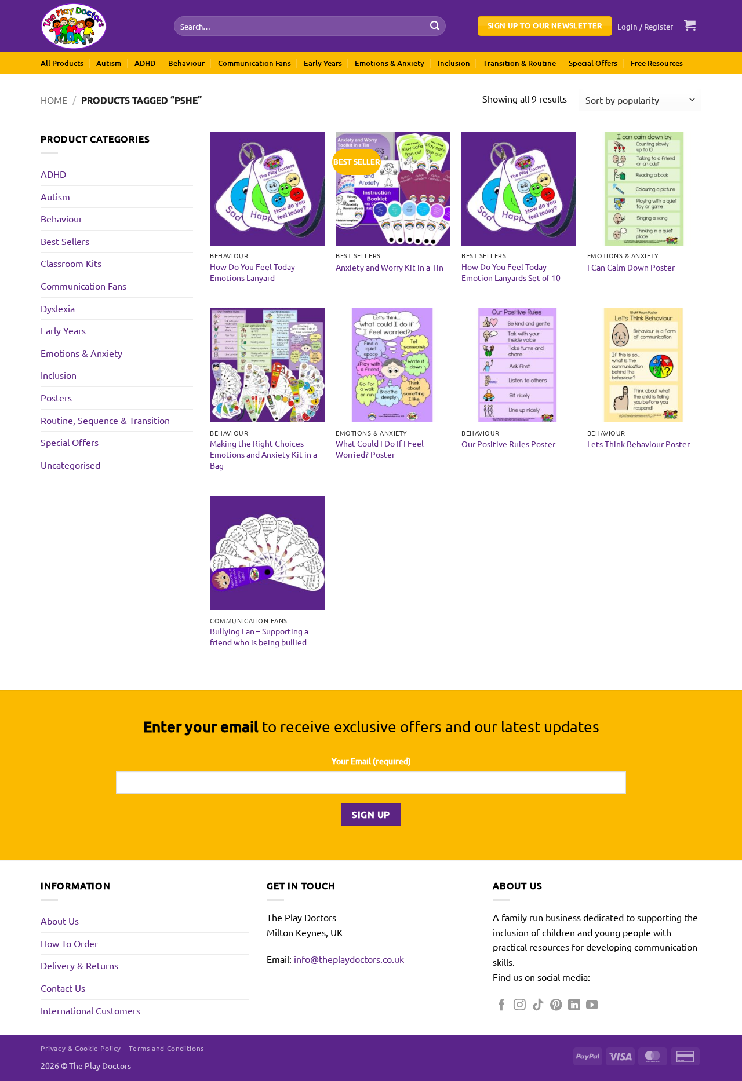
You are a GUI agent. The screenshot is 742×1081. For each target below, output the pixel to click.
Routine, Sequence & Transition (105, 420)
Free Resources (657, 63)
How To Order (69, 943)
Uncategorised (70, 464)
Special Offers (593, 63)
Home (54, 99)
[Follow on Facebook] (502, 1005)
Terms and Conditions (166, 1048)
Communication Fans (254, 63)
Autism (108, 63)
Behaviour (186, 63)
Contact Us (63, 988)
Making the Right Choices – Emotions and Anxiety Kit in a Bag (263, 454)
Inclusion (454, 63)
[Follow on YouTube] (592, 1005)
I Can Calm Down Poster (631, 267)
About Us (60, 920)
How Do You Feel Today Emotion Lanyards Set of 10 (511, 272)
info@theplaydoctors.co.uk (349, 959)
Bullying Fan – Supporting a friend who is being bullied (259, 636)
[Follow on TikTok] (538, 1005)
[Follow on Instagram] (520, 1005)
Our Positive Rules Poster (508, 444)
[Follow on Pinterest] (556, 1005)
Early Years (323, 63)
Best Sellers (65, 241)
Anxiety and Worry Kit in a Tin (389, 267)
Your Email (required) (371, 760)
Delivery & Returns (79, 965)
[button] (645, 26)
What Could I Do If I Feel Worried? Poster (380, 448)
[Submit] (435, 26)
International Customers (90, 1010)
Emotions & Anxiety (389, 63)
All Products (62, 63)
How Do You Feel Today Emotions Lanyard (252, 272)
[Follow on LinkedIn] (574, 1005)
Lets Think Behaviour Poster (638, 444)
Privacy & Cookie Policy (81, 1048)
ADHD (144, 63)
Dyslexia (58, 308)
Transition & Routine (519, 63)
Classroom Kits (71, 263)
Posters (56, 397)
